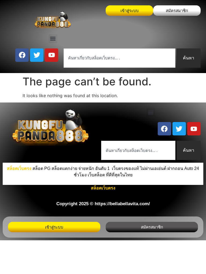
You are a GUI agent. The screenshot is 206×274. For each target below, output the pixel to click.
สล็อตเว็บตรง (103, 188)
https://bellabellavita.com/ (122, 203)
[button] (53, 38)
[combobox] (119, 58)
